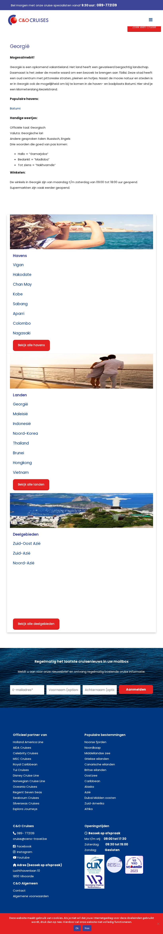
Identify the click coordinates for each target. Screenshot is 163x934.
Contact (19, 890)
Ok (77, 928)
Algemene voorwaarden (31, 896)
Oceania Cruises (25, 787)
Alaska (89, 787)
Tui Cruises (21, 770)
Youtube (23, 857)
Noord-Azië (23, 563)
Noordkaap (92, 747)
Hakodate (22, 274)
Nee (87, 928)
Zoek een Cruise (144, 27)
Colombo (22, 323)
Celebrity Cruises (25, 753)
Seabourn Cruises (26, 798)
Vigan (18, 265)
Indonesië (22, 423)
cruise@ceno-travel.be (30, 839)
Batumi (15, 108)
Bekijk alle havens (31, 345)
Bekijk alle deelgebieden (36, 624)
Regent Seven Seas (27, 792)
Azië (87, 792)
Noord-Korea (25, 433)
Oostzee (90, 775)
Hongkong (22, 462)
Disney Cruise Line (26, 775)
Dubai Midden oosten (100, 798)
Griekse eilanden (96, 759)
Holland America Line (28, 742)
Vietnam (21, 472)
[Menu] (150, 19)
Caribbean (92, 781)
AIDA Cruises (22, 747)
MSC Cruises (22, 759)
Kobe (18, 294)
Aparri (18, 313)
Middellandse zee (97, 753)
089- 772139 (25, 833)
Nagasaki (21, 333)
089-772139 (107, 5)
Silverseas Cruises (26, 803)
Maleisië (20, 414)
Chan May (22, 284)
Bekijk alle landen (31, 484)
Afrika (88, 809)
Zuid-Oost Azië (27, 543)
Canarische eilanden (99, 764)
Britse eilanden (95, 770)
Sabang (20, 304)
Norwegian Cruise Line (29, 781)
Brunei (18, 453)
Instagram (24, 852)
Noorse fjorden (95, 742)
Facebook (24, 846)
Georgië (20, 404)
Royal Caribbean (25, 764)
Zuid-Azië (21, 553)
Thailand (21, 443)
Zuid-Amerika (94, 803)
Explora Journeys (25, 809)
